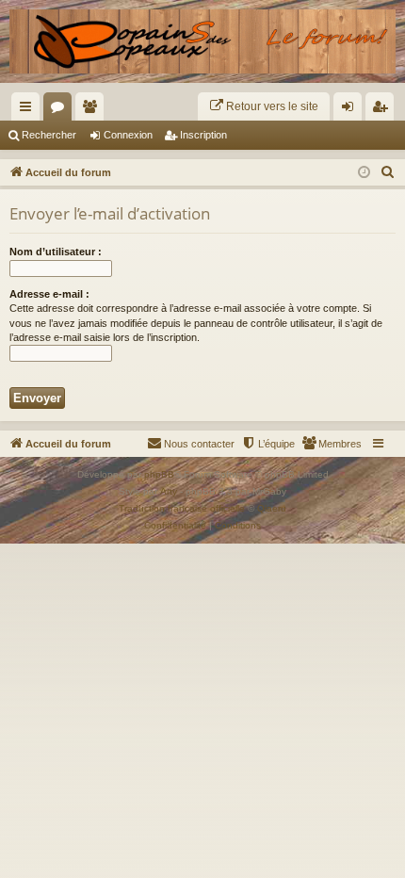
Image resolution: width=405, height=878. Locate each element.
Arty (168, 491)
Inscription (203, 134)
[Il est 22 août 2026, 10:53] (364, 173)
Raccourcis (29, 110)
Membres (93, 110)
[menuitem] (264, 106)
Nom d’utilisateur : (55, 251)
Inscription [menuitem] (383, 110)
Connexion (128, 134)
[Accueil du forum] (202, 41)
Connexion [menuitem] (351, 110)
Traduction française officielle (182, 508)
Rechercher (49, 134)
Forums (61, 110)
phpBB (159, 474)
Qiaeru (271, 508)
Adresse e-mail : (49, 294)
